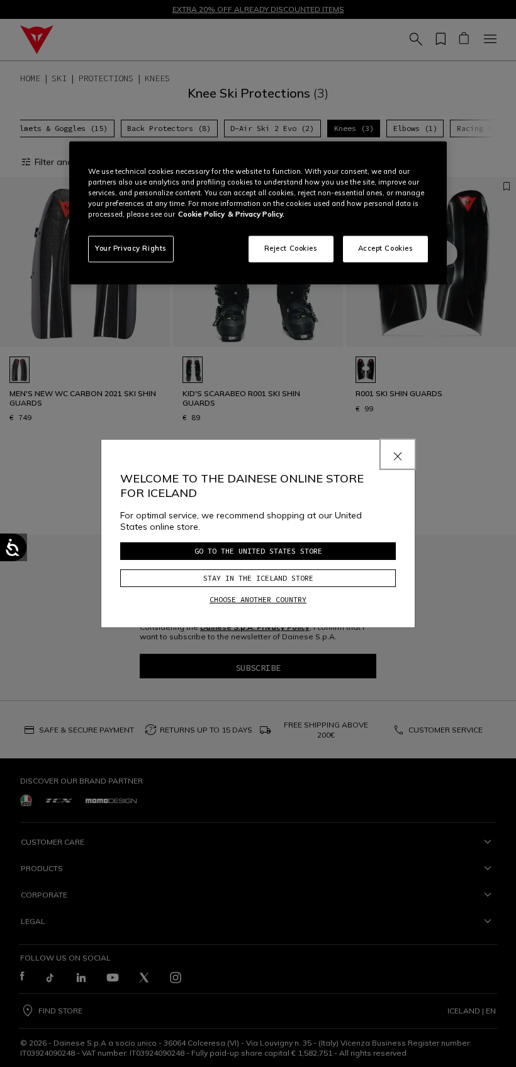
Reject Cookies (291, 248)
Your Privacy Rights (131, 248)
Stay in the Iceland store (258, 578)
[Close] (398, 454)
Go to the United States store (258, 551)
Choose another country (258, 599)
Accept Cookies (385, 248)
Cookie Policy (201, 214)
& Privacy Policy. (256, 214)
